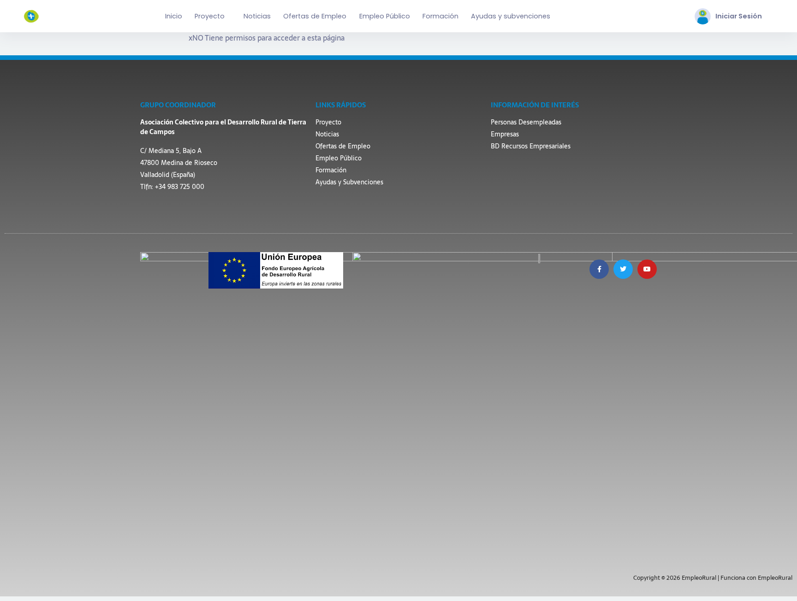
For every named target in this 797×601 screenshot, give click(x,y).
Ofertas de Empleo (314, 16)
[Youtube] (647, 269)
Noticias (257, 16)
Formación (440, 16)
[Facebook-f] (599, 269)
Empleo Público (384, 16)
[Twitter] (623, 269)
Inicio (173, 16)
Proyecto (210, 16)
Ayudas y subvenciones (510, 16)
